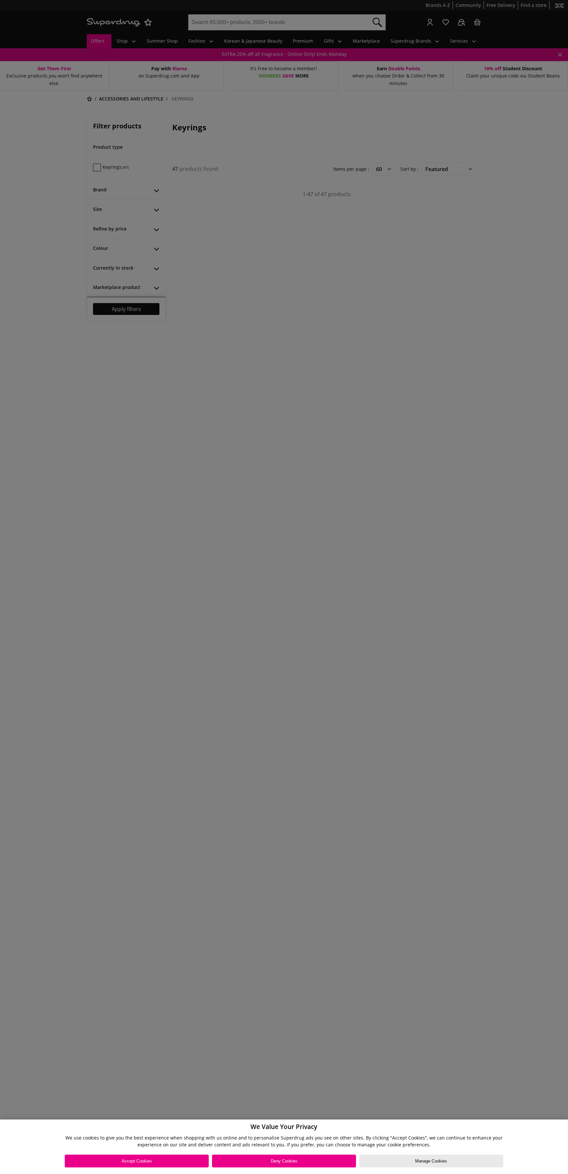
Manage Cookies (431, 1161)
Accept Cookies (137, 1161)
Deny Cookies (284, 1161)
